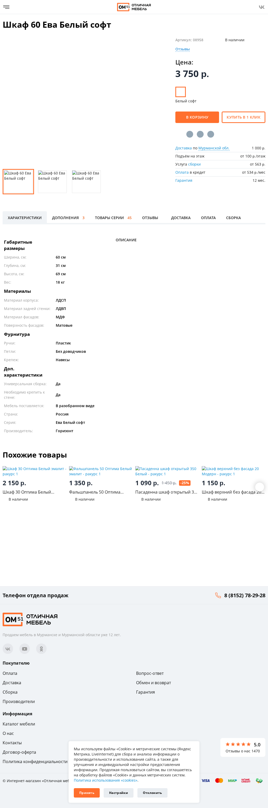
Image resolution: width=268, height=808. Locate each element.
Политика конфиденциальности (35, 761)
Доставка (183, 147)
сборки (194, 164)
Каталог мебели (19, 724)
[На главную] (134, 7)
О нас (8, 733)
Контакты (12, 743)
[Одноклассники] (200, 134)
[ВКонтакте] (189, 134)
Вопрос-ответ (150, 673)
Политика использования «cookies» (105, 780)
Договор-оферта (19, 752)
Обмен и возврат (153, 683)
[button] (259, 487)
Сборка (10, 692)
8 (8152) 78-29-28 (244, 595)
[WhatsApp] (210, 134)
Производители (19, 701)
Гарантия (183, 180)
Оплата (182, 172)
